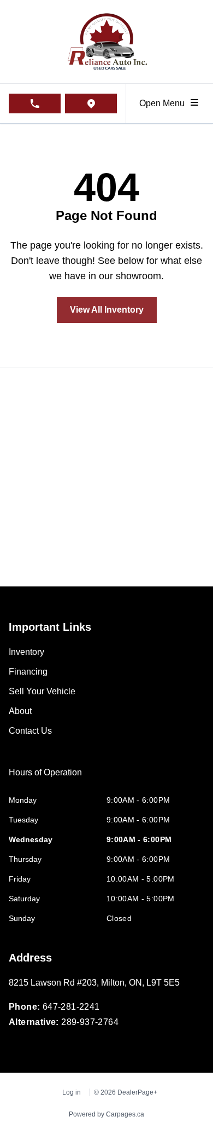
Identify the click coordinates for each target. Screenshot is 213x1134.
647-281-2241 (71, 1006)
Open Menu (164, 103)
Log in (71, 1092)
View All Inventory (107, 309)
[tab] (45, 778)
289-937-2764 (90, 1022)
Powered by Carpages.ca (106, 1114)
